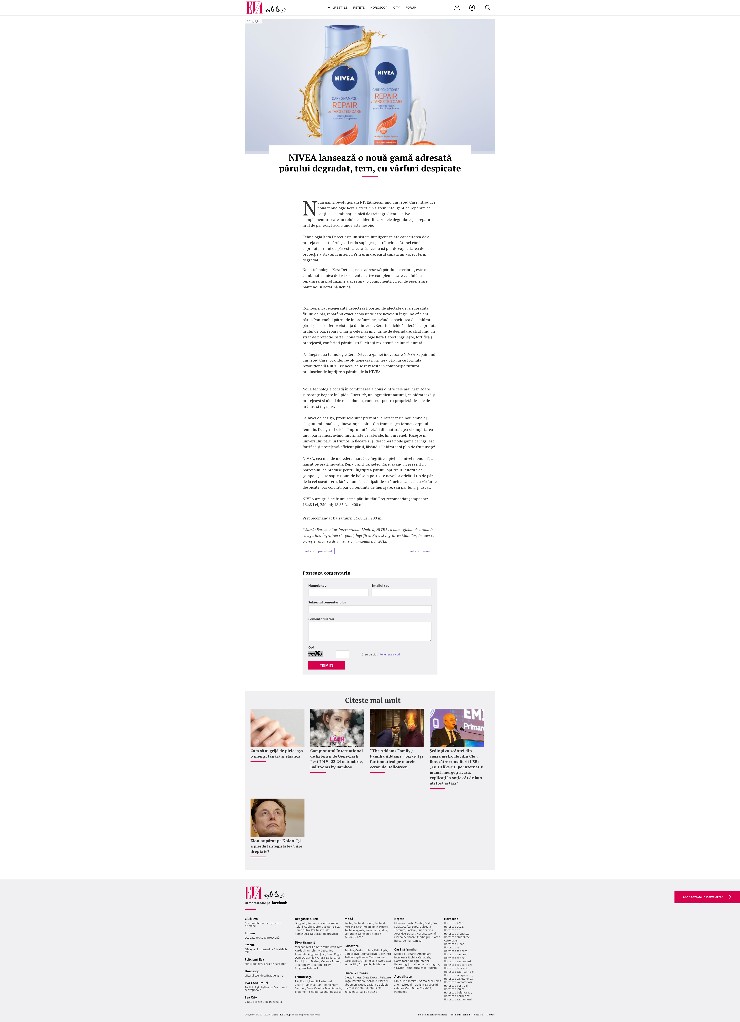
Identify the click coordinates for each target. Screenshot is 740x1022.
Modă (349, 919)
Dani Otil (300, 957)
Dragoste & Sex (306, 919)
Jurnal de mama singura (423, 964)
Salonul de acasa (330, 991)
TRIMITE (327, 665)
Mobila (412, 957)
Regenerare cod (389, 654)
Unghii (313, 981)
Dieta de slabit (378, 984)
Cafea (407, 926)
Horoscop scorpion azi (458, 975)
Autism (432, 968)
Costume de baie (367, 927)
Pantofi (383, 927)
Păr (297, 981)
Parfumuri (325, 981)
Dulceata (425, 926)
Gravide (399, 968)
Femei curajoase (415, 968)
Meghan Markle (305, 947)
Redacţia (478, 1014)
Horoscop (379, 7)
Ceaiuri (360, 950)
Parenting (400, 964)
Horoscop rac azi (454, 958)
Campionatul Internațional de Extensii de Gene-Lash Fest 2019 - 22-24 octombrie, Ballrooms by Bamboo (336, 758)
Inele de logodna (376, 930)
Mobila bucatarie (405, 954)
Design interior (419, 961)
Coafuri (299, 985)
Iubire (317, 926)
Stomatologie (369, 954)
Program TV (302, 965)
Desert (411, 933)
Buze (310, 988)
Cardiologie (352, 960)
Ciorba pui (424, 937)
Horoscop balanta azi (457, 992)
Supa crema (425, 930)
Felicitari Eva (254, 959)
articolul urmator (422, 551)
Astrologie (450, 940)
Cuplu (308, 926)
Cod (311, 647)
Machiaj (310, 985)
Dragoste (300, 923)
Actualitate (403, 976)
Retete (359, 7)
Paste (410, 923)
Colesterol (385, 954)
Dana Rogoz (334, 954)
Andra (321, 957)
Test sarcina (377, 957)
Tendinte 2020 (354, 937)
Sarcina (349, 950)
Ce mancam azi (412, 940)
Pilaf (433, 933)
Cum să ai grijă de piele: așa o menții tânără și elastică (277, 753)
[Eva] (257, 4)
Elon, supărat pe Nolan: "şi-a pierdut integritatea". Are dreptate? (276, 846)
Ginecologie (352, 954)
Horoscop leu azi (454, 989)
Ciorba (419, 923)
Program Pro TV (321, 965)
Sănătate (352, 946)
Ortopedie (365, 964)
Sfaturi (250, 945)
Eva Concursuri (256, 983)
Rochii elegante (354, 930)
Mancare (400, 923)
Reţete (399, 919)
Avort (381, 960)
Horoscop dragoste (456, 933)
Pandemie (400, 991)
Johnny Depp (319, 950)
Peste (428, 923)
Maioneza (423, 933)
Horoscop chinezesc (457, 937)
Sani (319, 985)
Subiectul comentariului (327, 602)
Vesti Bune (412, 988)
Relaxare (385, 977)
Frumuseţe (303, 977)
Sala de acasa (368, 991)
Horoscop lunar (454, 944)
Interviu (413, 981)
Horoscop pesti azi (456, 985)
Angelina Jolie (316, 954)
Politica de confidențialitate (432, 1014)
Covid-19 (425, 988)
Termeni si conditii (460, 1014)
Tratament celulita (307, 991)
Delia (329, 957)
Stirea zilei (426, 981)
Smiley (311, 957)
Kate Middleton (326, 947)
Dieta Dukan (370, 977)
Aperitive (400, 933)
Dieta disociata (354, 988)
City (396, 7)
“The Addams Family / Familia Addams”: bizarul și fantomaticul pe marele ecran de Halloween (396, 758)
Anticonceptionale (356, 957)
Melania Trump (331, 961)
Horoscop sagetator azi (458, 978)
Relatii (299, 926)
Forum (411, 7)
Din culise (400, 981)
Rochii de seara (363, 923)
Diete (348, 977)
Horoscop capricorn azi (459, 971)
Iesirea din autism (412, 984)
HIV (355, 964)
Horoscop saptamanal (458, 999)
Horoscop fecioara (455, 951)
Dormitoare (401, 961)
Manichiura (331, 985)
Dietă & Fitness (356, 973)
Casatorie (328, 926)
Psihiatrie (379, 964)
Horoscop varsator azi (458, 982)
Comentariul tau (321, 619)
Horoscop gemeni (455, 954)
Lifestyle (339, 7)
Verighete (351, 934)
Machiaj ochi (333, 988)
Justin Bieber (311, 961)
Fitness (357, 977)
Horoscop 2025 (453, 926)
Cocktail (411, 930)
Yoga (348, 981)
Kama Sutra (302, 930)
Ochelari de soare (369, 934)
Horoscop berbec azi (457, 996)
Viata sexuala (329, 923)
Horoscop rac (452, 947)
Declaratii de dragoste (324, 934)
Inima (369, 950)
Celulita (319, 988)
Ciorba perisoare (405, 937)
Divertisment (305, 942)
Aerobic (372, 981)
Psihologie (380, 950)
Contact (491, 1014)
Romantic (314, 923)
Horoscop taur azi (455, 968)
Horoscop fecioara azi (458, 965)
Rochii (304, 981)
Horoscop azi (452, 930)
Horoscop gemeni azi (457, 961)
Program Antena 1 (306, 968)
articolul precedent (318, 551)
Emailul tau (380, 585)
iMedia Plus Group (281, 1014)
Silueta (369, 988)
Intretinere (359, 981)
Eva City (251, 997)
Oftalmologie (368, 960)
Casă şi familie (405, 949)
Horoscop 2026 (453, 923)
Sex (337, 926)
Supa (415, 926)
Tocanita (399, 930)
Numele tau (317, 585)
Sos (435, 923)
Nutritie (363, 984)
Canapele (424, 957)
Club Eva (251, 919)
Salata (398, 926)
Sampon (300, 988)
